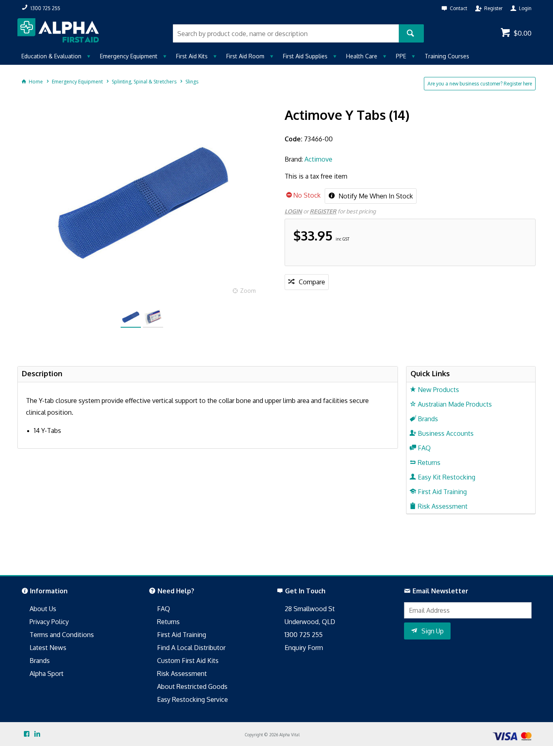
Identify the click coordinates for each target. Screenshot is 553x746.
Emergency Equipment (128, 56)
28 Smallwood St (310, 609)
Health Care (361, 56)
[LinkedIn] (37, 734)
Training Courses (447, 56)
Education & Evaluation (51, 56)
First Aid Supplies (305, 56)
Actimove (318, 159)
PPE (401, 56)
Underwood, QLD (310, 622)
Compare (312, 282)
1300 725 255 (304, 635)
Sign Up (432, 631)
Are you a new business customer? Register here (480, 84)
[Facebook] (26, 734)
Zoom (248, 290)
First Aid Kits (192, 56)
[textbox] (286, 33)
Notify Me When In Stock (375, 196)
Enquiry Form (304, 648)
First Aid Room (245, 56)
